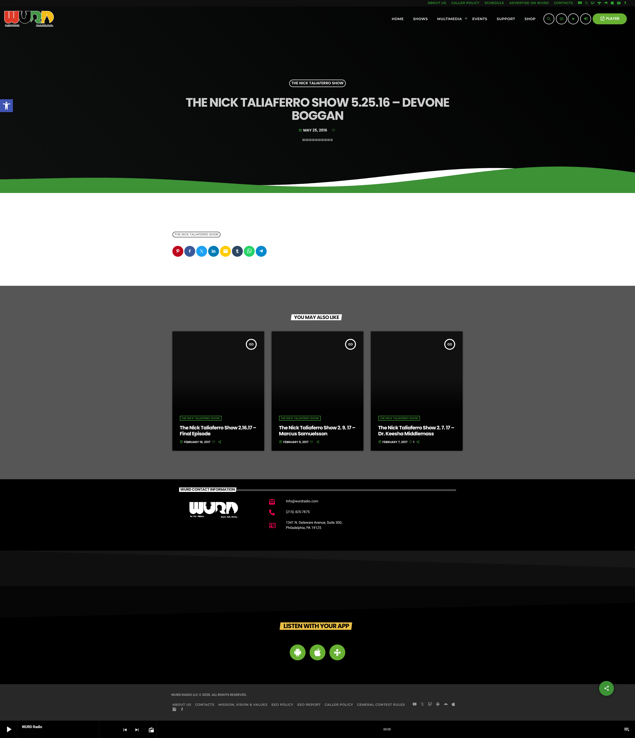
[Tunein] (599, 3)
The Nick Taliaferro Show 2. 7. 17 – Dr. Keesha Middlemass (416, 430)
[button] (6, 105)
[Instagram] (619, 3)
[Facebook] (625, 3)
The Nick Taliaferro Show (317, 83)
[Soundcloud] (606, 3)
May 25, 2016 (313, 130)
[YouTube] (580, 3)
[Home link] (29, 19)
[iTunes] (612, 3)
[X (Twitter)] (586, 3)
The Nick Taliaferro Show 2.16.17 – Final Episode (218, 430)
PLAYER (609, 18)
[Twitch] (593, 3)
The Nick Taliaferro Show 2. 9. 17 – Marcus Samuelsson (317, 430)
